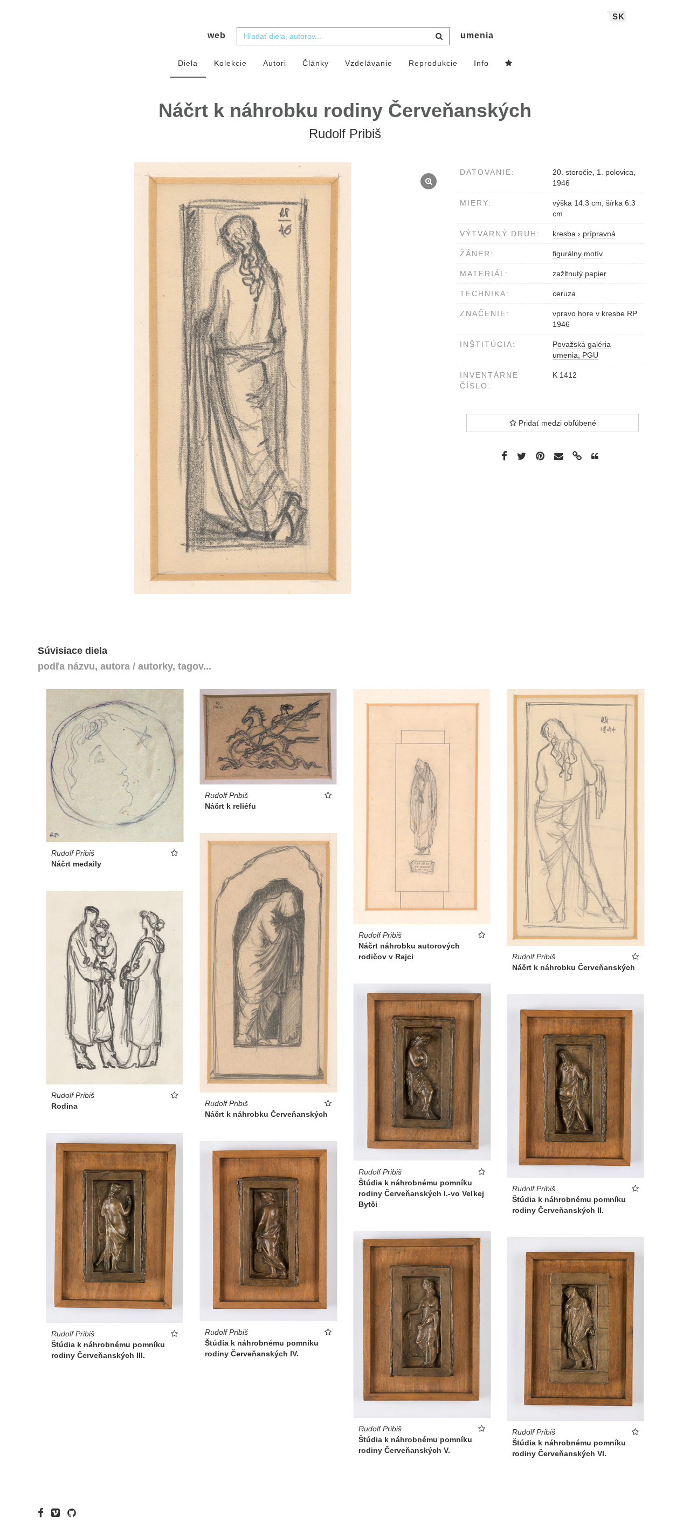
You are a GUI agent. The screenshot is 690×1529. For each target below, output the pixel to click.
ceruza (564, 293)
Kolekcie (230, 63)
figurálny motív (578, 253)
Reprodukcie (433, 63)
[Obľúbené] (509, 64)
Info (481, 63)
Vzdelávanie (368, 63)
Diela (188, 63)
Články (315, 63)
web (217, 35)
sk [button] (618, 16)
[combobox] (343, 36)
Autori (274, 63)
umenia (477, 35)
